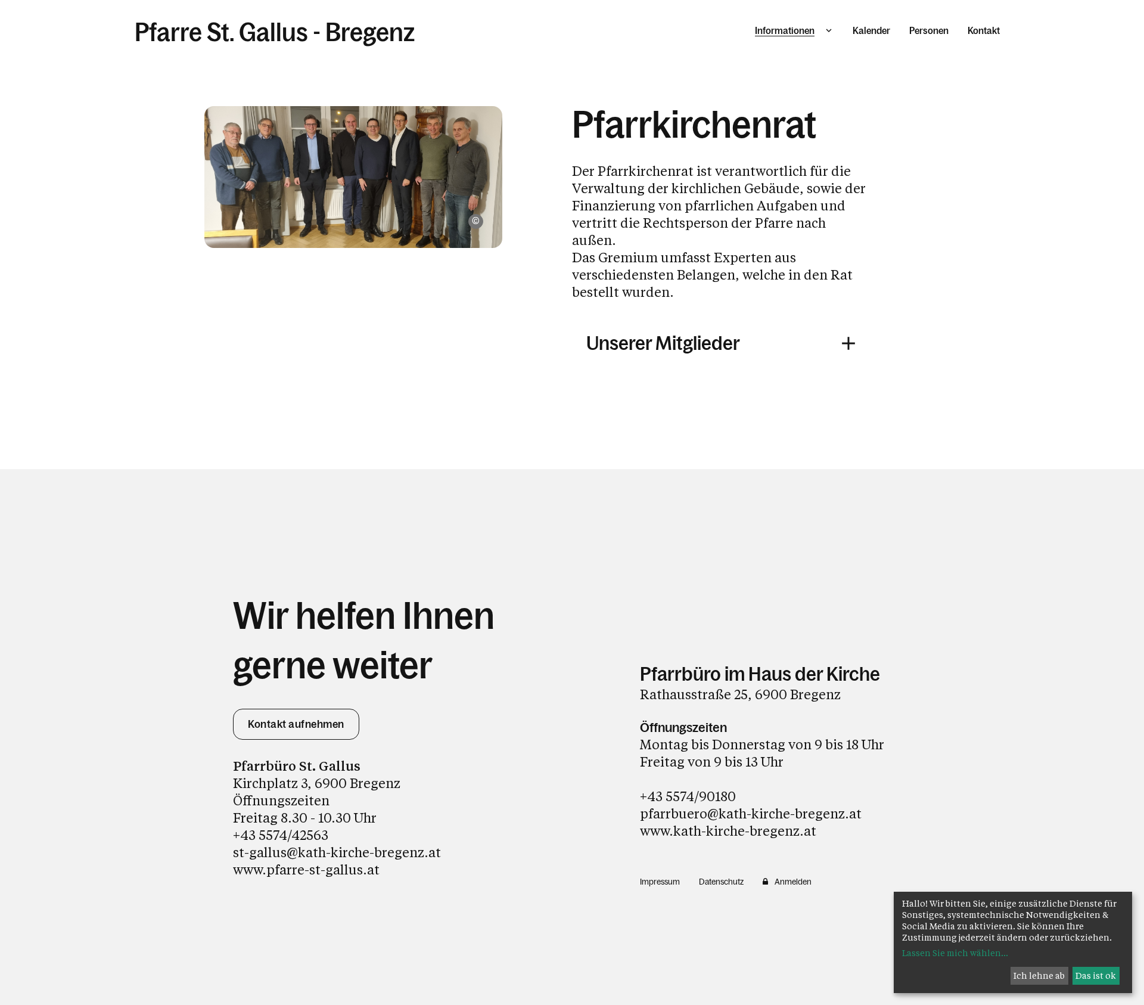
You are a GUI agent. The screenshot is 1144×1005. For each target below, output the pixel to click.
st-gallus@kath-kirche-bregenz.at (337, 852)
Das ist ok (1095, 975)
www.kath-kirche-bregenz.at (728, 830)
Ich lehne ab (1039, 975)
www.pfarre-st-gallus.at (306, 869)
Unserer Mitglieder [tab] (663, 343)
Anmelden (793, 881)
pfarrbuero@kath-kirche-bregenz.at (751, 813)
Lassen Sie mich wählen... (955, 953)
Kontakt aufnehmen (296, 724)
